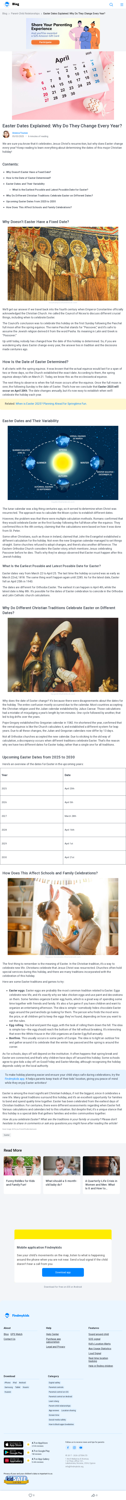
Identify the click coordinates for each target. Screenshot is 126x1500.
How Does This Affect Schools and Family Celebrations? (39, 207)
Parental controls (56, 1387)
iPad (15, 1383)
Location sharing (68, 1410)
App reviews (54, 1410)
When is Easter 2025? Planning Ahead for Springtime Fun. (51, 403)
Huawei (8, 1392)
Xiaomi (26, 1387)
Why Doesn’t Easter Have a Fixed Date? (28, 172)
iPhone (7, 1383)
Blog (4, 13)
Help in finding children (101, 1365)
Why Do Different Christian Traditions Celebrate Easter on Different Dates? (49, 195)
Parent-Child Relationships (25, 13)
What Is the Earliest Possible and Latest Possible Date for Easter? (50, 189)
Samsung (9, 1387)
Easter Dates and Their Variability (25, 183)
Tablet (17, 1387)
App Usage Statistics (100, 1348)
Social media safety (57, 1420)
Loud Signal (95, 1353)
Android (22, 1383)
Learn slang (54, 1401)
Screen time (54, 1415)
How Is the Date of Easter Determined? (28, 178)
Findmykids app (14, 1078)
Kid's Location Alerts (100, 1343)
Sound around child (99, 1334)
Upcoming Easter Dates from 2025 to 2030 (31, 201)
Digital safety (54, 1383)
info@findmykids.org (74, 1467)
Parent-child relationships (60, 1406)
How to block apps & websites (61, 1424)
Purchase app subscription (53, 1340)
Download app (63, 1272)
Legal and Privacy (55, 1346)
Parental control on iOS (58, 1392)
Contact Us (9, 1339)
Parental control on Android (60, 1397)
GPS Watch (16, 1334)
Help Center (52, 1334)
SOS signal (94, 1339)
